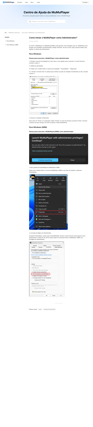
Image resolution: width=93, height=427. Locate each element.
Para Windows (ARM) (12, 45)
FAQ (6, 32)
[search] (30, 21)
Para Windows (10, 41)
